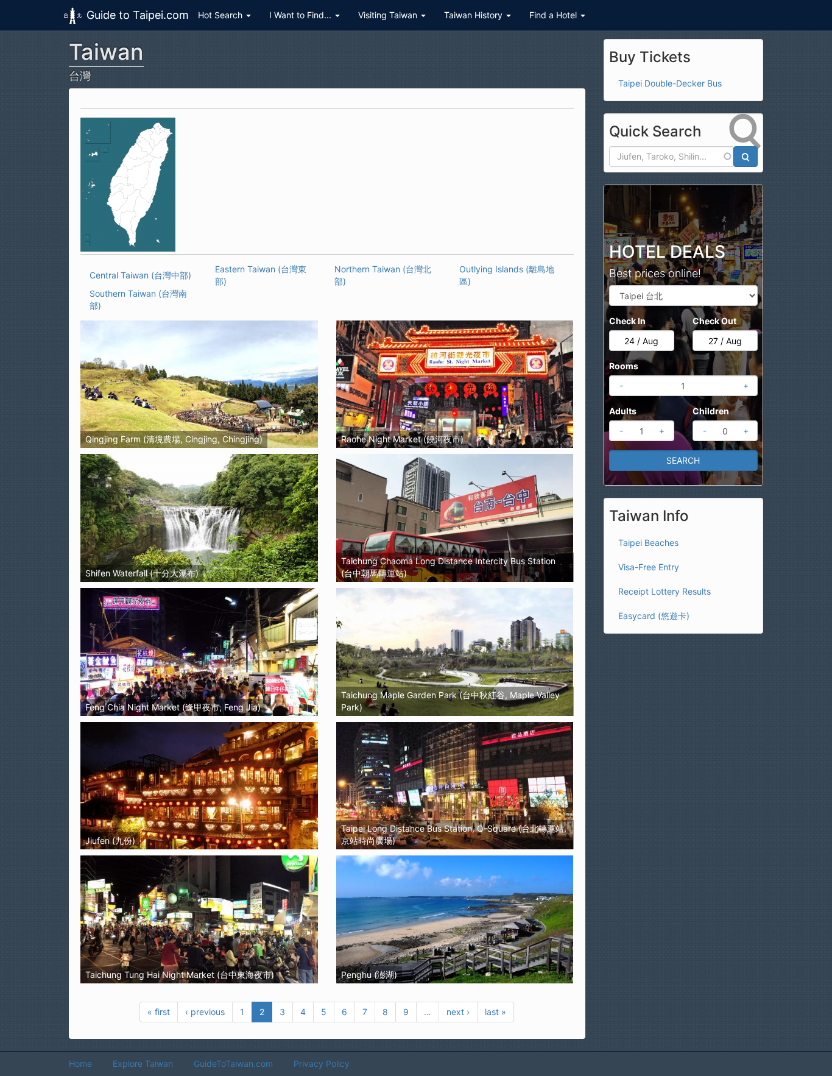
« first (158, 1012)
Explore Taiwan (143, 1063)
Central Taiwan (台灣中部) (140, 275)
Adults (622, 411)
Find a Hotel (554, 15)
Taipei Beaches (648, 542)
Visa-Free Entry (648, 567)
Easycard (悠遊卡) (653, 616)
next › (458, 1012)
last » (495, 1012)
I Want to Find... (301, 15)
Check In (627, 321)
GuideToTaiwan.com (233, 1063)
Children (711, 411)
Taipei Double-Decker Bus (670, 83)
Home (80, 1063)
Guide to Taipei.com (137, 15)
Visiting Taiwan (389, 15)
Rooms (623, 366)
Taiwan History (474, 15)
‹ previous (205, 1012)
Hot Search (221, 15)
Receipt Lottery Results (664, 591)
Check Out (714, 321)
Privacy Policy (322, 1063)
